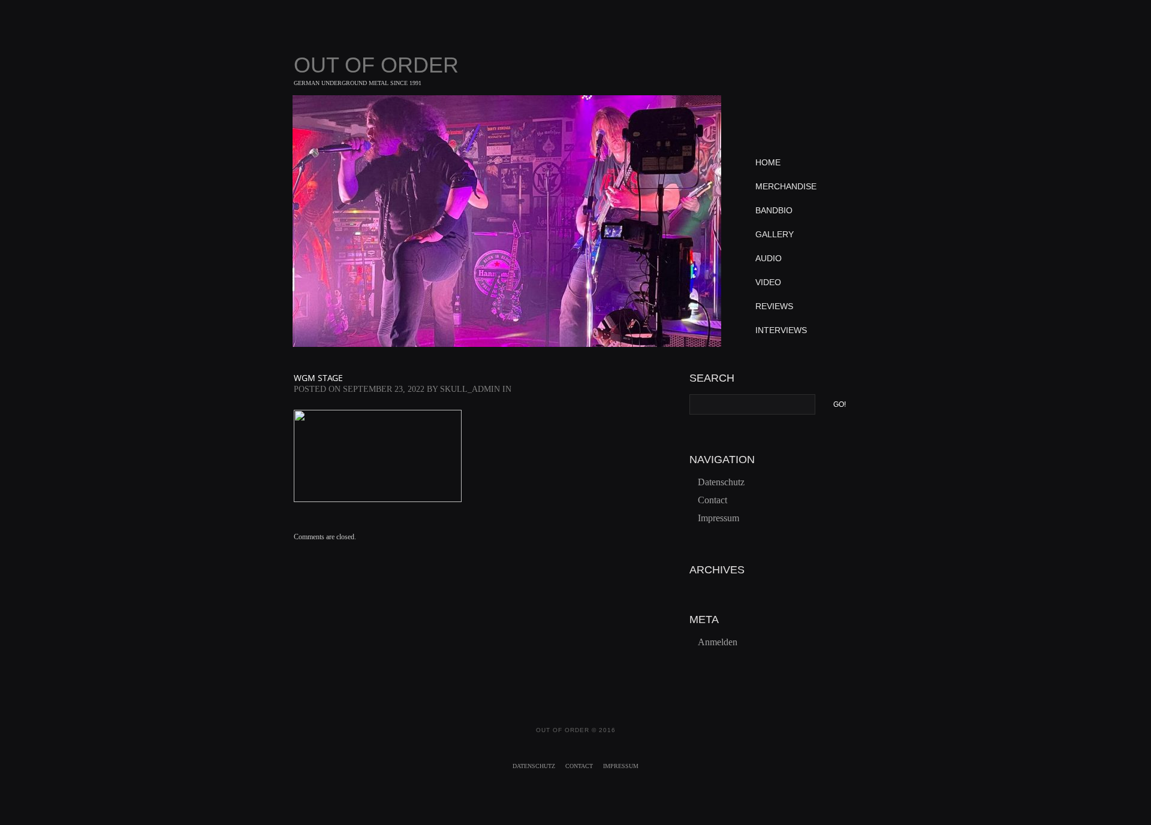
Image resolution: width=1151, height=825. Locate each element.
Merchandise (785, 186)
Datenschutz (721, 482)
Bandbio (774, 210)
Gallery (774, 234)
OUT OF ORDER (376, 65)
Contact (712, 500)
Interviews (781, 330)
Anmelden (717, 642)
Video (768, 282)
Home (768, 162)
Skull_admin (470, 389)
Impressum (718, 518)
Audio (768, 258)
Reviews (774, 306)
